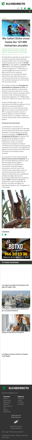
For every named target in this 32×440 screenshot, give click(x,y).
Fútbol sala (6, 400)
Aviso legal (5, 432)
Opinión (6, 410)
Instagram (21, 404)
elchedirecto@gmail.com (10, 393)
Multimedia (7, 412)
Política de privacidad (16, 432)
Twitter (20, 400)
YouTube (20, 402)
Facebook (21, 398)
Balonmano (7, 402)
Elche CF (6, 398)
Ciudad (4, 18)
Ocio (4, 408)
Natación (6, 404)
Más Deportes (7, 406)
